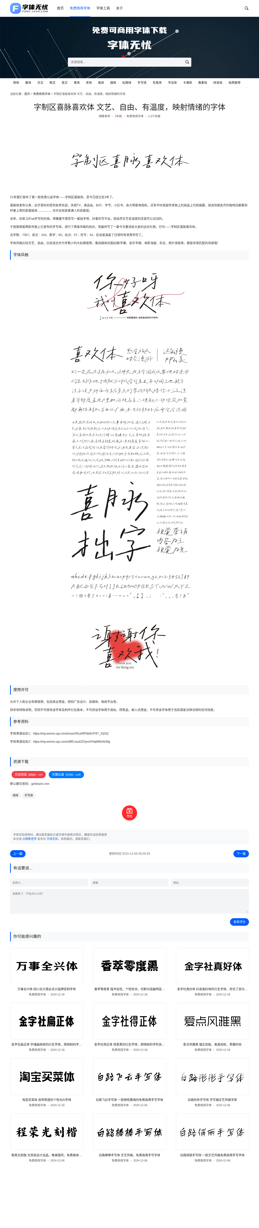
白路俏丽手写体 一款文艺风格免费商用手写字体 (212, 1155)
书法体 (172, 82)
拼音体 (217, 82)
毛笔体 (157, 82)
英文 (65, 82)
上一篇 (17, 853)
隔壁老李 (104, 116)
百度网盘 (28, 774)
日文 (40, 82)
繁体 (28, 82)
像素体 (202, 82)
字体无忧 (52, 838)
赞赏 (129, 816)
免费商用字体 (80, 8)
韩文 (52, 82)
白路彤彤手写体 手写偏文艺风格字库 (212, 1099)
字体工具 (103, 8)
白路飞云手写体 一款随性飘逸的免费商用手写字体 (129, 1099)
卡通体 (187, 82)
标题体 (126, 82)
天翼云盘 (66, 774)
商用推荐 (234, 82)
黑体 (77, 82)
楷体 (101, 82)
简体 (16, 82)
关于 (119, 8)
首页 (60, 8)
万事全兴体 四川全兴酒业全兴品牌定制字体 (46, 989)
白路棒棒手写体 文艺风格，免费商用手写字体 (129, 1155)
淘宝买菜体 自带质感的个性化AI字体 (46, 1099)
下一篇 (241, 853)
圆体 (113, 82)
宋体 (89, 82)
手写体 (142, 82)
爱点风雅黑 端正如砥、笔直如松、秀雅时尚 (212, 1044)
